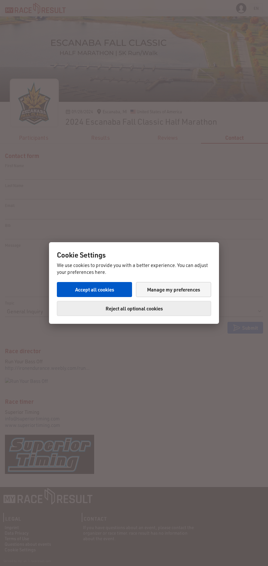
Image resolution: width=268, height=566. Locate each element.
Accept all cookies (94, 289)
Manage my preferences (173, 289)
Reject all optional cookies (134, 308)
